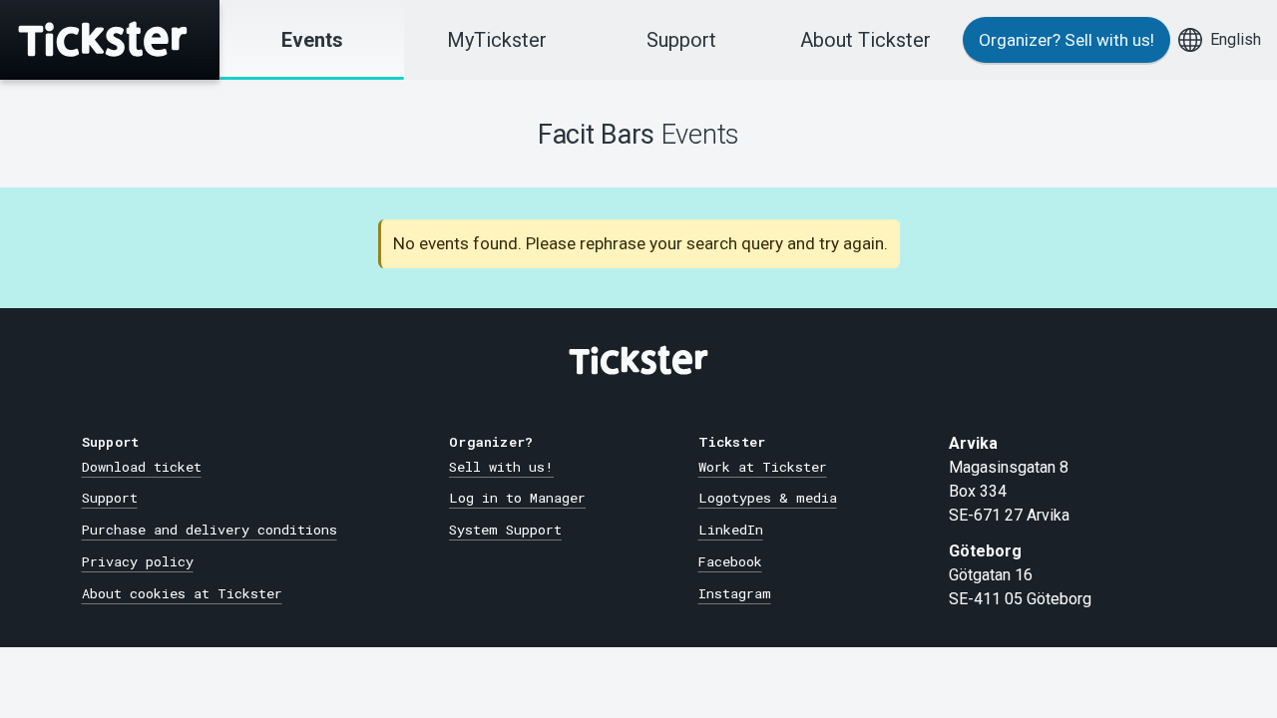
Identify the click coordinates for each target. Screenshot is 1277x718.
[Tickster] (109, 40)
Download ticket (142, 467)
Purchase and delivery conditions (209, 529)
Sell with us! (501, 467)
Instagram (734, 593)
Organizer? (1066, 40)
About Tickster (865, 40)
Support (681, 40)
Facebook (730, 561)
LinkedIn (730, 529)
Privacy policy (138, 561)
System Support (505, 529)
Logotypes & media (767, 498)
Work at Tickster (762, 467)
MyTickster (497, 40)
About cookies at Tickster (182, 593)
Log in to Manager (517, 498)
